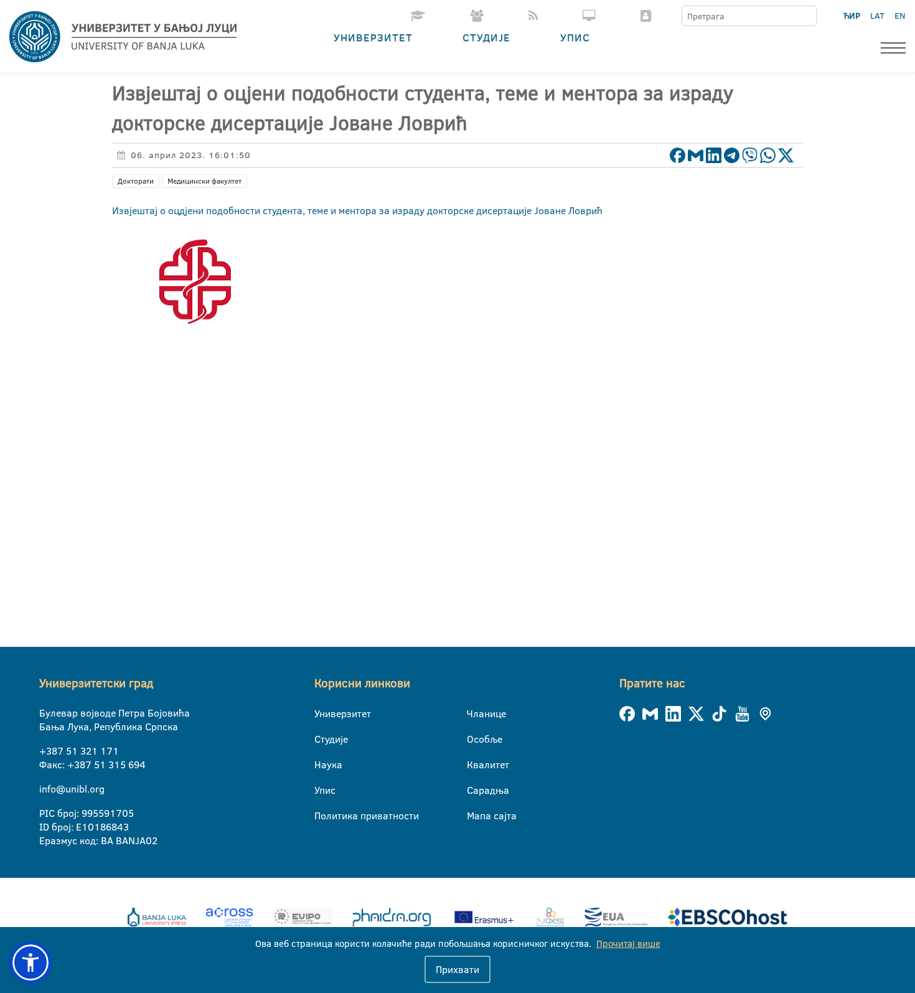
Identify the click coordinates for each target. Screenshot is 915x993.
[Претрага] (807, 16)
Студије (486, 37)
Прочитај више (628, 943)
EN (899, 15)
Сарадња (474, 790)
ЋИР (851, 15)
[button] (30, 962)
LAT (877, 15)
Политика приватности (322, 815)
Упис (575, 37)
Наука (322, 764)
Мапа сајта (474, 815)
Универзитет (373, 37)
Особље (474, 739)
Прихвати (457, 969)
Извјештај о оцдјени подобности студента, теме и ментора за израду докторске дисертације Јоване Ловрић (357, 210)
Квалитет (474, 764)
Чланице (474, 713)
